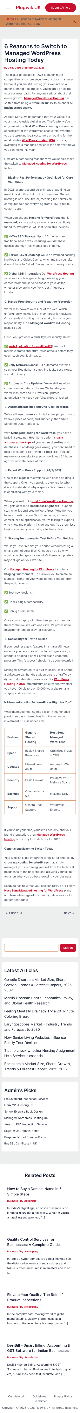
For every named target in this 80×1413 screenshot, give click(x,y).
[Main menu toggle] (8, 8)
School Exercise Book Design (23, 1111)
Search (68, 948)
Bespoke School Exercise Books (25, 1137)
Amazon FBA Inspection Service (25, 1124)
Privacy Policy (63, 1396)
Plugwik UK (28, 7)
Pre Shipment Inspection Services (26, 1099)
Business (12, 1200)
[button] (60, 7)
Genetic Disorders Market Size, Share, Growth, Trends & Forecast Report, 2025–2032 (38, 985)
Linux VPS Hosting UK (19, 1105)
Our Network (16, 1396)
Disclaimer (40, 1401)
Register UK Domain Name (21, 1131)
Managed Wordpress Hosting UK (26, 1118)
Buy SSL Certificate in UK (20, 1143)
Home (10, 19)
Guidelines (39, 1396)
